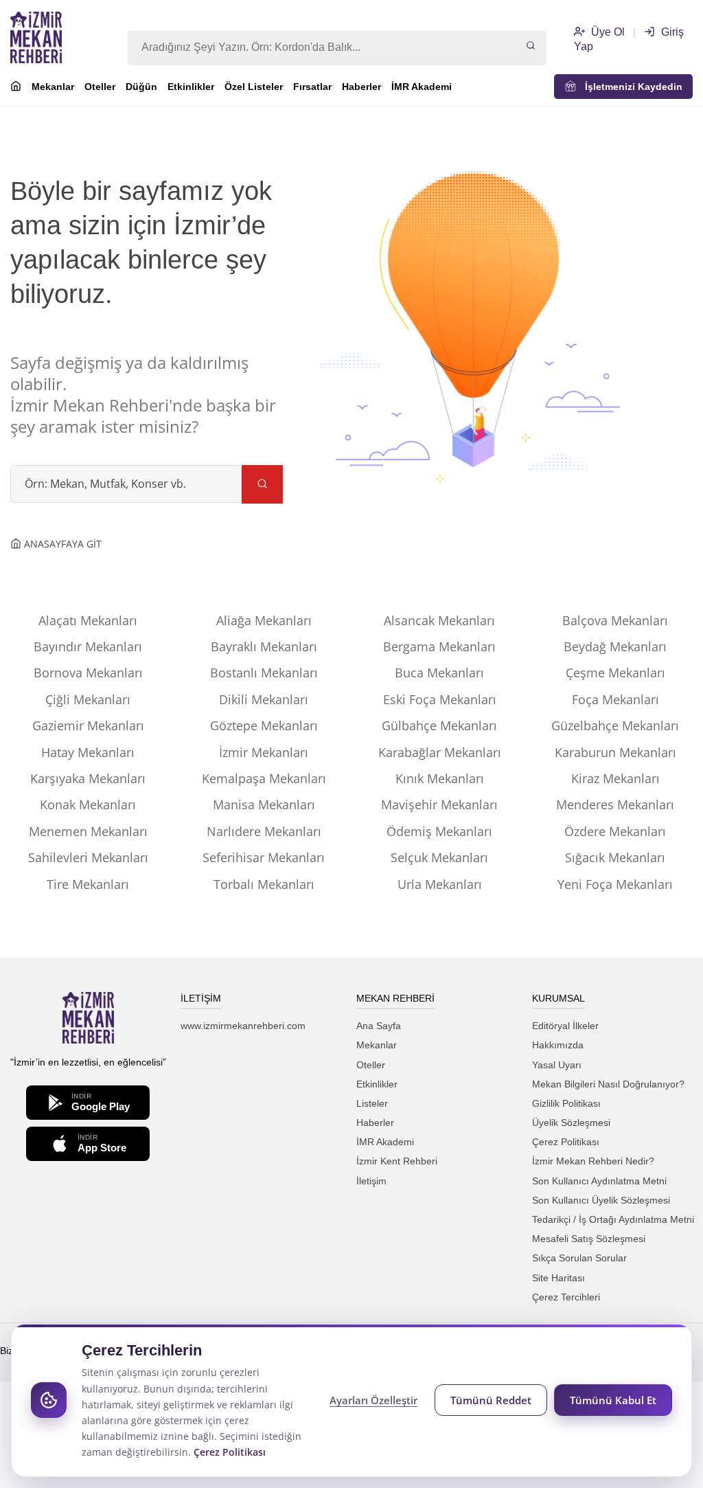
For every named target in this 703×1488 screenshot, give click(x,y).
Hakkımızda (558, 1044)
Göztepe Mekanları (264, 725)
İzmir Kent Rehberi (396, 1161)
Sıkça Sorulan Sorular (579, 1257)
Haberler (361, 86)
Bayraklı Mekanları (264, 646)
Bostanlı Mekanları (264, 672)
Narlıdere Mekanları (264, 831)
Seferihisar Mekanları (264, 857)
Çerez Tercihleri (566, 1297)
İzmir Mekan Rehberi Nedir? (593, 1161)
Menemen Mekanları (88, 831)
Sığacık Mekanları (615, 857)
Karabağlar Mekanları (439, 752)
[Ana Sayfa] (15, 87)
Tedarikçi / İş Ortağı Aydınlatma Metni (613, 1219)
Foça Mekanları (615, 699)
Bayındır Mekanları (88, 646)
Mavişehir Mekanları (439, 804)
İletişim (371, 1180)
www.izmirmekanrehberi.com (243, 1025)
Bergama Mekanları (439, 646)
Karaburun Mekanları (615, 752)
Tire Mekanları (88, 884)
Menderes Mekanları (615, 804)
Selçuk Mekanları (439, 857)
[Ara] (531, 46)
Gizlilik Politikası (566, 1103)
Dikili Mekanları (263, 699)
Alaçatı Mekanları (87, 620)
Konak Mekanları (88, 804)
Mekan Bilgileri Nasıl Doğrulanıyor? (608, 1084)
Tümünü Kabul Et (613, 1400)
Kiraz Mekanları (615, 778)
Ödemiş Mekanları (439, 831)
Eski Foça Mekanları (439, 699)
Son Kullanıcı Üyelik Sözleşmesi (601, 1200)
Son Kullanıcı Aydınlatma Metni (599, 1180)
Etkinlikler (191, 86)
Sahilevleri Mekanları (88, 857)
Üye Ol (606, 32)
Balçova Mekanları (615, 620)
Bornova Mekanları (88, 672)
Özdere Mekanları (615, 831)
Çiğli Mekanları (87, 699)
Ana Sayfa (378, 1025)
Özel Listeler (253, 86)
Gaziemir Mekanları (88, 725)
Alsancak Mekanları (439, 620)
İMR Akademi (421, 86)
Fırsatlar (312, 86)
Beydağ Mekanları (615, 646)
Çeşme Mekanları (615, 672)
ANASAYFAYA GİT (61, 543)
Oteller (99, 86)
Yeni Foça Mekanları (615, 884)
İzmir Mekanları (263, 752)
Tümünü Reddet (490, 1400)
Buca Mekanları (439, 672)
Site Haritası (558, 1277)
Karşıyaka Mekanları (88, 778)
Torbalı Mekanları (264, 884)
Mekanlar (53, 86)
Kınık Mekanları (439, 778)
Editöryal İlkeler (565, 1025)
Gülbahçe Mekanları (439, 725)
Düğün (141, 86)
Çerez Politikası (565, 1141)
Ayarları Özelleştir (373, 1400)
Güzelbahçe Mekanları (615, 725)
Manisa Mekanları (264, 804)
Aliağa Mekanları (264, 620)
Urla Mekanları (439, 884)
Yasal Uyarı (556, 1064)
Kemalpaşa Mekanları (264, 778)
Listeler (372, 1103)
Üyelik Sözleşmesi (571, 1122)
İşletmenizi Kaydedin (629, 86)
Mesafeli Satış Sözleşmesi (588, 1238)
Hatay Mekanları (88, 752)
